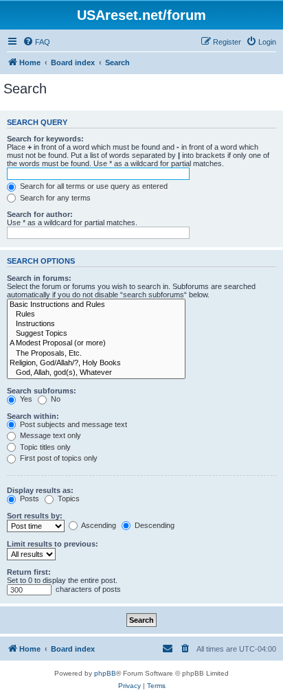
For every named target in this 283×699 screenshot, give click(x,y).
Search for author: (40, 214)
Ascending (98, 525)
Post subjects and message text (72, 424)
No (54, 399)
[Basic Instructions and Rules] (96, 305)
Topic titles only (44, 447)
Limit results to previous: (52, 544)
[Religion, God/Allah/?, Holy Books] (96, 363)
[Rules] (96, 314)
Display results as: (40, 490)
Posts (28, 498)
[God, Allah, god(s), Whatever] (96, 373)
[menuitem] (36, 42)
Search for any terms (54, 198)
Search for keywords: (45, 139)
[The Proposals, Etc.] (96, 353)
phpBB (105, 673)
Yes (25, 399)
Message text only (49, 435)
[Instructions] (96, 324)
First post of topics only (58, 458)
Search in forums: (39, 278)
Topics (68, 498)
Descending (153, 525)
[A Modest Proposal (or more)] (96, 343)
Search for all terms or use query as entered (93, 186)
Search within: (33, 416)
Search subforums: (41, 391)
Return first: (29, 572)
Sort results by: (35, 516)
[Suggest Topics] (96, 334)
